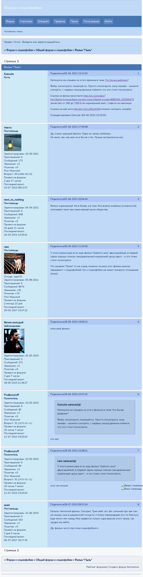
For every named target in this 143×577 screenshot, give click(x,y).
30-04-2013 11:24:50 (76, 246)
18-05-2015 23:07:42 (76, 394)
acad (7, 505)
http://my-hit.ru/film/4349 (87, 109)
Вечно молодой (13, 322)
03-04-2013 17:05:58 (76, 126)
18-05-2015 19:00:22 (76, 321)
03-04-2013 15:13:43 (76, 73)
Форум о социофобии (19, 50)
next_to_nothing (14, 199)
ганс (6, 247)
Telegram (43, 21)
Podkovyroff (11, 395)
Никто (8, 127)
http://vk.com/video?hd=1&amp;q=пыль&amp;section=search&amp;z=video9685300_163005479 (92, 97)
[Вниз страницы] (132, 488)
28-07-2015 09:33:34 (76, 504)
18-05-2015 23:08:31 (76, 450)
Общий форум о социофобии (54, 50)
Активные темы (13, 31)
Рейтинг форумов (96, 567)
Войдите (27, 42)
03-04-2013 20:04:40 (76, 199)
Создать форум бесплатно (124, 567)
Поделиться (57, 73)
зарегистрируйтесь (49, 42)
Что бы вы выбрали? (117, 80)
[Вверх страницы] (132, 485)
